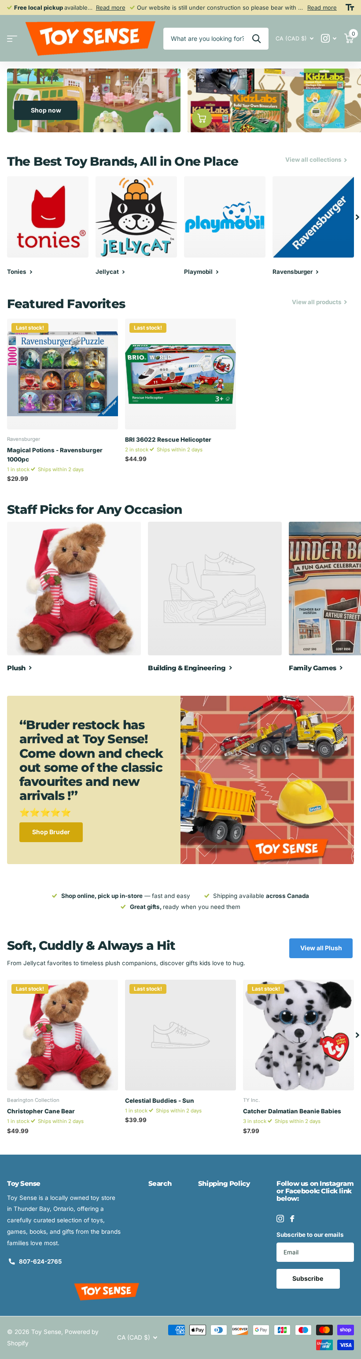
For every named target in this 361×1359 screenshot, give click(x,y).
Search (159, 1183)
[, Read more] (329, 38)
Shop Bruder (51, 832)
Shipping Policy (224, 1183)
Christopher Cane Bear (41, 1111)
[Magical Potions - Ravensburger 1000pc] (62, 374)
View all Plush (321, 948)
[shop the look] (202, 118)
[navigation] (357, 217)
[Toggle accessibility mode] (350, 7)
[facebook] (292, 1218)
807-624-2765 (40, 1261)
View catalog (12, 38)
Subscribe (308, 1278)
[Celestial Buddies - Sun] (180, 1035)
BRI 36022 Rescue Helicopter (168, 439)
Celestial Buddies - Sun (159, 1100)
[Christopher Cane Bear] (62, 1035)
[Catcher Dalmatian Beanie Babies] (298, 1035)
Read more (110, 7)
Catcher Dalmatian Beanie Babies (292, 1111)
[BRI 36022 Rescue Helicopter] (180, 374)
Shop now (46, 110)
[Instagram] (280, 1218)
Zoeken (256, 39)
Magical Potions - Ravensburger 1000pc (55, 454)
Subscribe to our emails (310, 1234)
